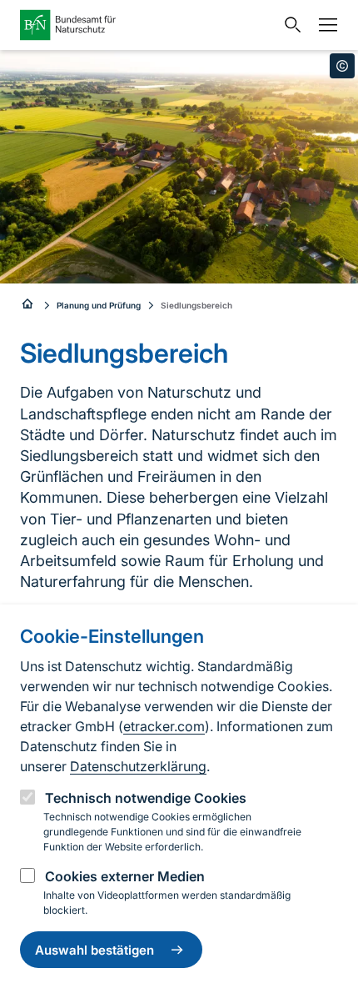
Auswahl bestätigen (94, 950)
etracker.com (164, 726)
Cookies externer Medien (125, 876)
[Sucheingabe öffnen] (289, 25)
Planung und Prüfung (99, 305)
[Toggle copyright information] (342, 66)
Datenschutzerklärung (138, 766)
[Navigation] (324, 25)
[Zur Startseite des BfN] (147, 25)
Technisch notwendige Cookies (145, 798)
